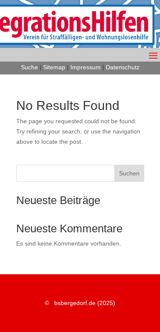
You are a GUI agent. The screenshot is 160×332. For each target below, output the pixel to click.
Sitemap (54, 67)
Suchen (129, 173)
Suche (29, 67)
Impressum (85, 67)
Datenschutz (123, 67)
